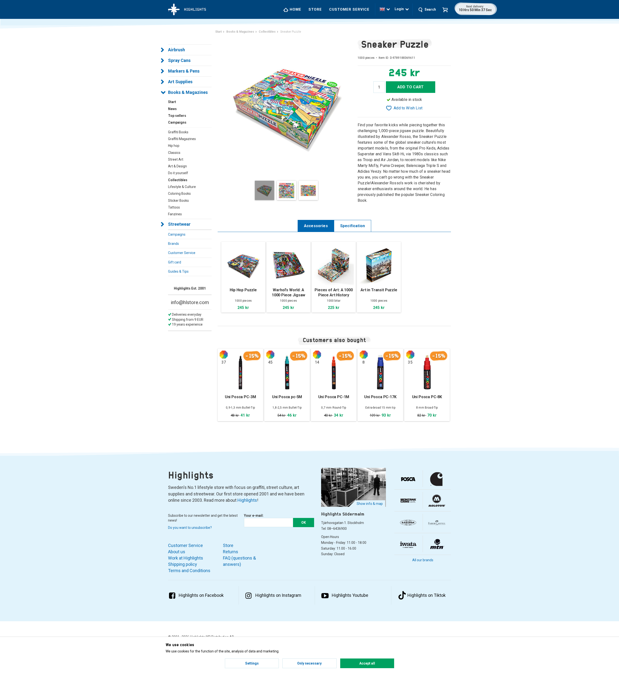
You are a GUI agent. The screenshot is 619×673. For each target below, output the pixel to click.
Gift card (174, 262)
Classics (174, 153)
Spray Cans (179, 60)
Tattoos (174, 207)
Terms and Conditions (189, 570)
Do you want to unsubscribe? (190, 528)
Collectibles (177, 180)
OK (303, 522)
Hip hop (173, 146)
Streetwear (179, 224)
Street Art (175, 159)
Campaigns (176, 234)
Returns (230, 551)
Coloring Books (179, 193)
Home (294, 9)
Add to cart (410, 87)
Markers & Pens (183, 71)
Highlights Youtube (350, 595)
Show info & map (370, 504)
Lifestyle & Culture (182, 187)
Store (315, 9)
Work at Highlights (185, 558)
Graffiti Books (178, 132)
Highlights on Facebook (201, 595)
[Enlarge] (287, 106)
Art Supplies (180, 81)
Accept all (367, 663)
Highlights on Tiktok (426, 595)
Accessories (316, 226)
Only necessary (309, 663)
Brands (173, 244)
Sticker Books (178, 200)
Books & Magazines (188, 92)
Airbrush (176, 49)
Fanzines (175, 214)
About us (176, 551)
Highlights (247, 500)
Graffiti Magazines (182, 139)
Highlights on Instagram (278, 595)
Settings (252, 663)
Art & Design (177, 166)
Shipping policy (182, 564)
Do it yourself (178, 173)
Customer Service (349, 9)
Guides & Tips (178, 271)
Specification (352, 226)
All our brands (422, 560)
